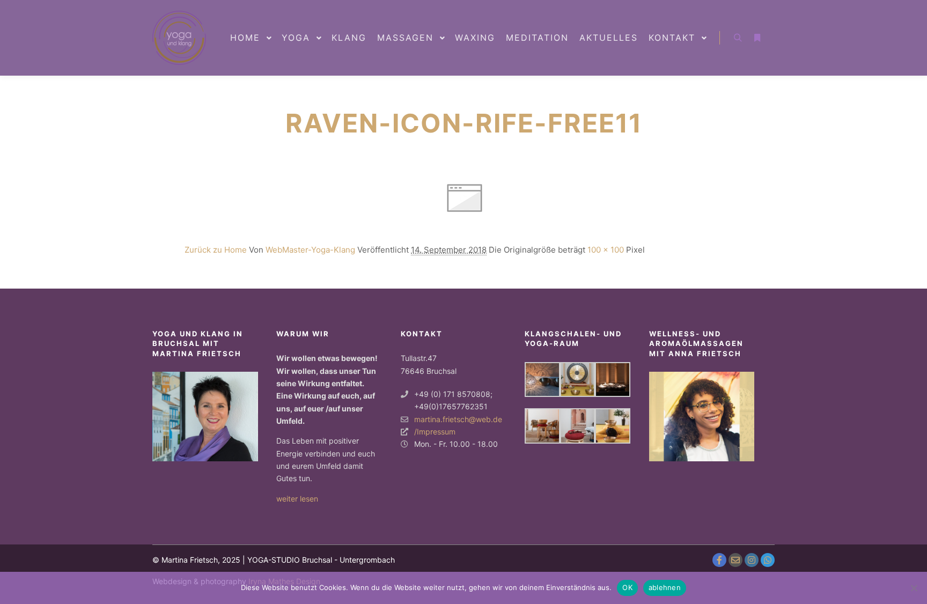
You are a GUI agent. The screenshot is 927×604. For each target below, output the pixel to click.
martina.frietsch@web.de (458, 419)
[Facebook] (719, 560)
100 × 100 (605, 250)
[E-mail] (735, 560)
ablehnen (665, 587)
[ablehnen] (913, 588)
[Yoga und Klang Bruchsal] (179, 38)
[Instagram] (752, 560)
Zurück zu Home (216, 250)
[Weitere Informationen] (757, 38)
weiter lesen (297, 498)
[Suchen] (737, 38)
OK (627, 587)
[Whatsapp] (768, 560)
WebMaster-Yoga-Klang (310, 250)
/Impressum (434, 431)
